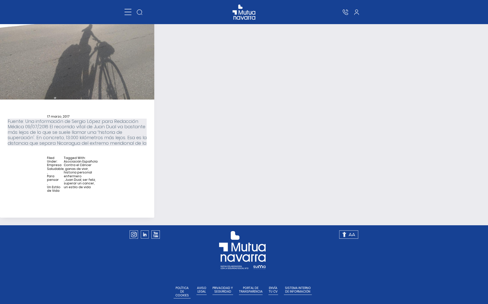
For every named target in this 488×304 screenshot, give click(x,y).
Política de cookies (182, 291)
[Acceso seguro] (357, 12)
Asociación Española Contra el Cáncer (81, 163)
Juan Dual (73, 180)
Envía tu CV (273, 290)
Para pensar (53, 178)
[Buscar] (139, 12)
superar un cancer (79, 183)
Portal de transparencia (251, 290)
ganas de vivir (76, 169)
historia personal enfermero (78, 174)
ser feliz (89, 180)
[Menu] (128, 12)
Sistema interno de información (298, 290)
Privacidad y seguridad (222, 290)
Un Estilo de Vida (53, 189)
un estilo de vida (77, 187)
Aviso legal (201, 290)
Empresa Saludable (55, 167)
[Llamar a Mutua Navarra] (345, 12)
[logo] (244, 12)
